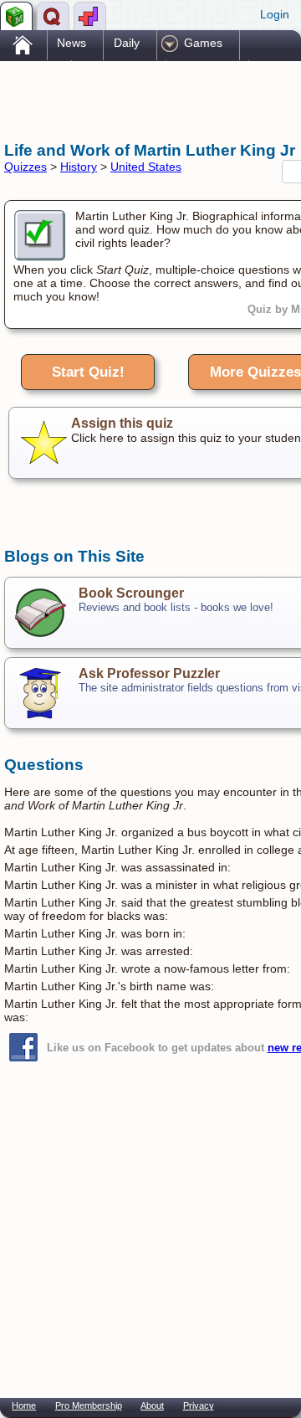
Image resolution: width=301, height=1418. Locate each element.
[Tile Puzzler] (90, 16)
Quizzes (25, 166)
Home (24, 1405)
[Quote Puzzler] (53, 16)
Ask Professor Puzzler (149, 673)
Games (203, 42)
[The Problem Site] (16, 16)
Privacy (198, 1405)
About (152, 1405)
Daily (127, 42)
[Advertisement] (138, 99)
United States (145, 166)
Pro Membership (88, 1405)
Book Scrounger (131, 593)
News (71, 42)
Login (274, 14)
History (78, 166)
